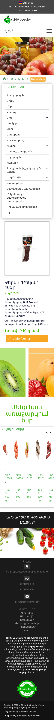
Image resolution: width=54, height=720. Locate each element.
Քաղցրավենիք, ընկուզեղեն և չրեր (24, 170)
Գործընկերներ (27, 626)
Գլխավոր (27, 613)
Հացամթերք (14, 183)
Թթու (10, 129)
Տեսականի (27, 619)
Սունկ (10, 100)
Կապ (27, 630)
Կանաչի (12, 112)
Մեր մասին (27, 616)
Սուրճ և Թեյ (14, 177)
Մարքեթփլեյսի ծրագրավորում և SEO (22, 716)
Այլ (8, 212)
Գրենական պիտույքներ (22, 206)
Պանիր (11, 146)
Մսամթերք (13, 134)
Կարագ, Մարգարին (19, 151)
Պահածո (12, 162)
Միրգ (10, 106)
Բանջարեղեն (15, 95)
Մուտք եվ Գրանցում (28, 10)
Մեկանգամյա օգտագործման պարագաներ (16, 198)
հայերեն (27, 3)
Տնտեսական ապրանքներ (23, 188)
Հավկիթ (12, 123)
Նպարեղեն (14, 157)
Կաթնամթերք (15, 140)
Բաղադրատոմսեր (27, 623)
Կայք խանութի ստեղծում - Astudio (20, 712)
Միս (9, 117)
